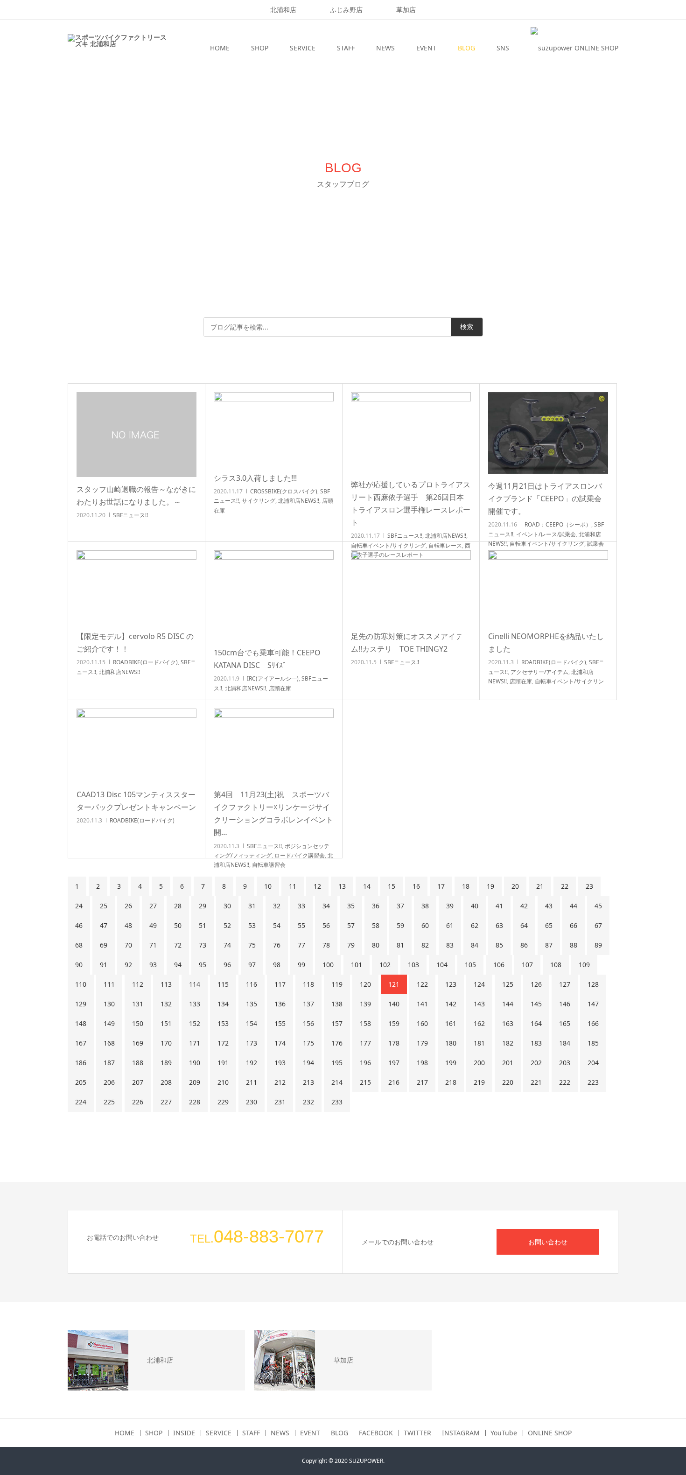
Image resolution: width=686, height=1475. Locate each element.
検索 (466, 326)
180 (450, 1043)
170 (166, 1043)
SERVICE (302, 47)
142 (450, 1003)
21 (540, 886)
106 (498, 964)
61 (450, 925)
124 (479, 984)
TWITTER (417, 1433)
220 (507, 1082)
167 (80, 1043)
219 (479, 1082)
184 (564, 1043)
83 (450, 945)
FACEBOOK (376, 1433)
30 (227, 905)
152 (194, 1023)
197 (393, 1062)
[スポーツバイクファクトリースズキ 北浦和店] (117, 48)
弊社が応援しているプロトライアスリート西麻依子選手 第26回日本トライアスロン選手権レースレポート (410, 503)
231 (280, 1101)
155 (280, 1023)
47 (103, 925)
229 (223, 1101)
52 (227, 925)
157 (337, 1023)
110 (80, 984)
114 (194, 984)
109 (584, 964)
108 (555, 964)
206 (109, 1082)
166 (593, 1023)
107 (527, 964)
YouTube (503, 1433)
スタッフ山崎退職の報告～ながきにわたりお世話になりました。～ (136, 495)
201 (507, 1062)
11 (292, 886)
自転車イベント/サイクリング (388, 545)
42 (524, 905)
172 (223, 1043)
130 (109, 1003)
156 (308, 1023)
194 (308, 1062)
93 (153, 964)
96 (227, 964)
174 (280, 1043)
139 (365, 1003)
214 (337, 1082)
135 (251, 1003)
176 (337, 1043)
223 (593, 1082)
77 (301, 945)
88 (573, 945)
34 (326, 905)
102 (385, 964)
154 (251, 1023)
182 (507, 1043)
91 (103, 964)
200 (479, 1062)
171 (194, 1043)
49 (153, 925)
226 (137, 1101)
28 (178, 905)
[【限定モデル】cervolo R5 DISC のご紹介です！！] (136, 587)
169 (137, 1043)
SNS (503, 47)
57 (351, 925)
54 (276, 925)
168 (109, 1043)
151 (166, 1023)
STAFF (346, 47)
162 (479, 1023)
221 (536, 1082)
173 (251, 1043)
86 (524, 945)
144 (507, 1003)
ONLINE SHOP (550, 1433)
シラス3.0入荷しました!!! (255, 478)
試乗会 (595, 544)
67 (598, 925)
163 (507, 1023)
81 (400, 945)
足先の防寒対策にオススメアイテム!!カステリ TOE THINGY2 (407, 642)
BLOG (466, 47)
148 (80, 1023)
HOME (220, 47)
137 (308, 1003)
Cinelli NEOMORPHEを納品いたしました (546, 642)
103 (413, 964)
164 (536, 1023)
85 (499, 945)
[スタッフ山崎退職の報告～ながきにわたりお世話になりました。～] (136, 434)
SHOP (259, 47)
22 (564, 886)
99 (301, 964)
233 (337, 1101)
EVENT (426, 47)
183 (536, 1043)
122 (422, 984)
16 (416, 886)
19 (490, 886)
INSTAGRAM (461, 1433)
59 (400, 925)
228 (194, 1101)
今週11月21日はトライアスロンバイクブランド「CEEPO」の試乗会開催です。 (545, 498)
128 (593, 984)
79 (351, 945)
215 (365, 1082)
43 (549, 905)
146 (564, 1003)
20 (515, 886)
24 (79, 905)
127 (564, 984)
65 (549, 925)
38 (425, 905)
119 (337, 984)
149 (109, 1023)
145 (536, 1003)
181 (479, 1043)
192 (251, 1062)
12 (317, 886)
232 (308, 1101)
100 (328, 964)
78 (326, 945)
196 (365, 1062)
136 (280, 1003)
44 (573, 905)
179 (422, 1043)
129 (80, 1003)
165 (564, 1023)
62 (474, 925)
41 (499, 905)
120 (365, 984)
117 (280, 984)
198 (422, 1062)
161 (450, 1023)
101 (356, 964)
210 (223, 1082)
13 (342, 886)
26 (128, 905)
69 (103, 945)
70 (128, 945)
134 (223, 1003)
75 (252, 945)
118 (308, 984)
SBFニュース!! (130, 515)
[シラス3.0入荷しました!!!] (274, 429)
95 (202, 964)
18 (465, 886)
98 (276, 964)
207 (137, 1082)
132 (166, 1003)
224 (80, 1101)
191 (223, 1062)
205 (80, 1082)
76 (276, 945)
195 (337, 1062)
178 (393, 1043)
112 (137, 984)
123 (450, 984)
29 (202, 905)
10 (268, 886)
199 (450, 1062)
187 (109, 1062)
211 (251, 1082)
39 (450, 905)
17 (441, 886)
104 (442, 964)
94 (178, 964)
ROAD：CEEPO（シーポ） (558, 524)
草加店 (406, 9)
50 (178, 925)
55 (301, 925)
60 (425, 925)
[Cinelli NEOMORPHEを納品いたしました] (548, 587)
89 (598, 945)
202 (536, 1062)
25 (103, 905)
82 (425, 945)
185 (593, 1043)
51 (202, 925)
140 (393, 1003)
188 (137, 1062)
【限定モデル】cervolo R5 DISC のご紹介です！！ (135, 642)
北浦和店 (283, 9)
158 (365, 1023)
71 (153, 945)
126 (536, 984)
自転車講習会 (269, 865)
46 (79, 925)
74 (227, 945)
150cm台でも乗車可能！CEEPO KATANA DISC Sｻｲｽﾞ (267, 658)
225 (109, 1101)
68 (79, 945)
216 (393, 1082)
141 (422, 1003)
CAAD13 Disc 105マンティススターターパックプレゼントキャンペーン (136, 800)
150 (137, 1023)
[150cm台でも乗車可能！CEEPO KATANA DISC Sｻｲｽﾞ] (274, 595)
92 (128, 964)
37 (400, 905)
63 (499, 925)
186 (80, 1062)
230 (251, 1101)
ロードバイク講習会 (299, 855)
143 (479, 1003)
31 (252, 905)
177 (365, 1043)
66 (573, 925)
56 (326, 925)
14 (367, 886)
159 (393, 1023)
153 (223, 1023)
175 (308, 1043)
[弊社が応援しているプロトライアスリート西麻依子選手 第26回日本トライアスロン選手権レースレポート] (411, 432)
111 (109, 984)
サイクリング (258, 501)
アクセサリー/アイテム (539, 672)
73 (202, 945)
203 (564, 1062)
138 (337, 1003)
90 (79, 964)
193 (280, 1062)
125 (507, 984)
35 (351, 905)
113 (166, 984)
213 (308, 1082)
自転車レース (445, 545)
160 (422, 1023)
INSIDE (184, 1433)
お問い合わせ (547, 1241)
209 (194, 1082)
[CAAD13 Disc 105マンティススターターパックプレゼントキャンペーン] (136, 745)
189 (166, 1062)
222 (564, 1082)
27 (153, 905)
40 (474, 905)
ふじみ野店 (346, 9)
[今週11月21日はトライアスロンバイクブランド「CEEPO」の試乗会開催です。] (548, 433)
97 (252, 964)
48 (128, 925)
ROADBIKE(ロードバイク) (145, 662)
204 (593, 1062)
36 (375, 905)
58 (375, 925)
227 (166, 1101)
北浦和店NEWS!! (298, 501)
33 (301, 905)
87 (549, 945)
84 (474, 945)
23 (589, 886)
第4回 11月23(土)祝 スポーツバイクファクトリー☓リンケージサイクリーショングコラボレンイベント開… (273, 813)
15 (391, 886)
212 (280, 1082)
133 (194, 1003)
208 (166, 1082)
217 (422, 1082)
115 (223, 984)
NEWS (385, 47)
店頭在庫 (280, 688)
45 (598, 905)
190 (194, 1062)
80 (375, 945)
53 (252, 925)
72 (178, 945)
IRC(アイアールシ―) (273, 678)
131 (137, 1003)
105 (470, 964)
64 (524, 925)
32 (276, 905)
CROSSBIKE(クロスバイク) (283, 491)
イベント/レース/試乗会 (546, 534)
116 (251, 984)
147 (593, 1003)
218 (450, 1082)
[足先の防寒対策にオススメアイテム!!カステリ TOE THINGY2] (411, 587)
